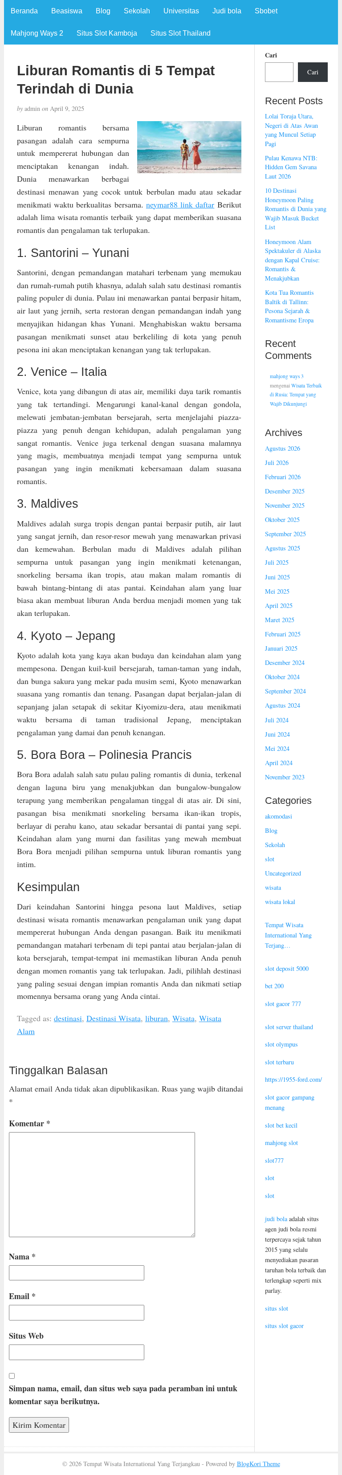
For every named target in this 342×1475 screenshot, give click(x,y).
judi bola (276, 1218)
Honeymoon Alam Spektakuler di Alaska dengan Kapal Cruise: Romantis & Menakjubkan (293, 259)
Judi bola (226, 11)
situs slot (276, 1308)
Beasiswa (66, 11)
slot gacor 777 (283, 1003)
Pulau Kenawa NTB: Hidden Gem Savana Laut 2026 (291, 167)
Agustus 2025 (282, 548)
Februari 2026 (283, 477)
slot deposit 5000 (287, 968)
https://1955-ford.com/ (293, 1079)
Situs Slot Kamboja (107, 33)
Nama (22, 1256)
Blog (103, 11)
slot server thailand (289, 1027)
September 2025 (285, 534)
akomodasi (278, 816)
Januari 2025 (281, 648)
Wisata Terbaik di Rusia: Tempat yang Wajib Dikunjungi (296, 394)
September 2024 (285, 691)
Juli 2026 (277, 462)
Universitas (181, 11)
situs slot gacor (284, 1325)
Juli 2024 (277, 720)
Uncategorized (283, 873)
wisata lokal (280, 901)
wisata (273, 887)
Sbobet (266, 11)
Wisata (183, 1018)
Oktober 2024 (282, 676)
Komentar (29, 1123)
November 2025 (285, 505)
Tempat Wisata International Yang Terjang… (288, 935)
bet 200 (274, 986)
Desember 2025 (285, 491)
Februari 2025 (283, 634)
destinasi (68, 1018)
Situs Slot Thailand (181, 33)
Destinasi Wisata (113, 1018)
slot (269, 859)
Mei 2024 (277, 748)
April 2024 (279, 762)
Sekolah (137, 11)
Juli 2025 (277, 562)
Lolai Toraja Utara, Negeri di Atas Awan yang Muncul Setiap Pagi (291, 130)
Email (22, 1296)
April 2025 (279, 605)
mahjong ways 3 (287, 376)
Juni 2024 (277, 734)
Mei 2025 (277, 591)
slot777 (274, 1160)
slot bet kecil (281, 1125)
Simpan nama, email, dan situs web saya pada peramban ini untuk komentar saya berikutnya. (123, 1394)
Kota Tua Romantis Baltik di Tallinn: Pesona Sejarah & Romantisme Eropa (289, 306)
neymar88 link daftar (180, 204)
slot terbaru (279, 1062)
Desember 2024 (285, 662)
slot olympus (281, 1044)
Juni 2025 (277, 577)
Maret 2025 (279, 619)
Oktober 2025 (282, 519)
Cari (271, 55)
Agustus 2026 (282, 448)
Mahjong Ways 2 (37, 33)
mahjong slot (281, 1142)
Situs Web (26, 1335)
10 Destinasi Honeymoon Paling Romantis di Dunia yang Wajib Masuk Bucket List (295, 208)
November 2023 (285, 777)
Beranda (24, 11)
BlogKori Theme (258, 1463)
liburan (156, 1018)
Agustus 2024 (282, 705)
